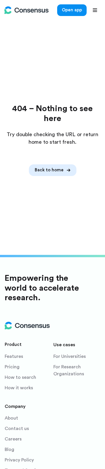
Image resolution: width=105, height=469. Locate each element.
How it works (19, 387)
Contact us (17, 428)
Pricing (12, 367)
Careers (13, 439)
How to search (20, 377)
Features (14, 356)
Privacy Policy (19, 460)
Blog (9, 449)
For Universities (69, 356)
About (11, 418)
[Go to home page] (26, 10)
